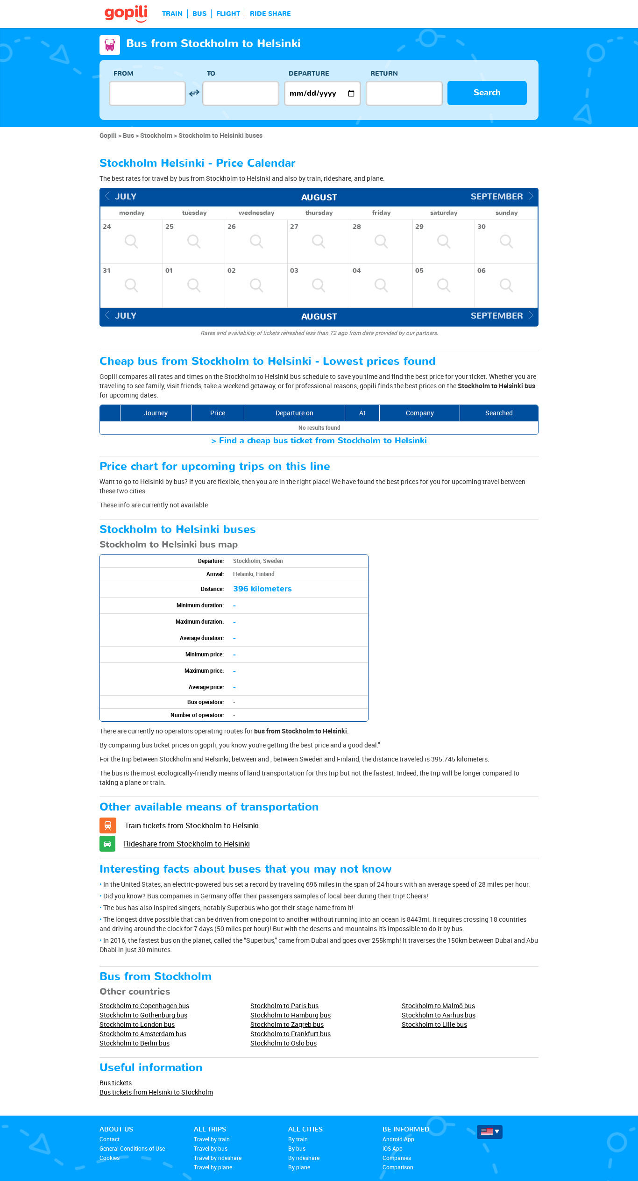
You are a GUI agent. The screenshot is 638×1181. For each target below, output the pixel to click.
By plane (299, 1167)
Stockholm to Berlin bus (134, 1043)
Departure (309, 73)
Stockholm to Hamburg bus (290, 1014)
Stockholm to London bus (137, 1024)
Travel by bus (210, 1148)
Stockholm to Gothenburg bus (143, 1014)
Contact (109, 1139)
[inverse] (194, 93)
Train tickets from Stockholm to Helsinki (192, 825)
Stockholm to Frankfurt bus (290, 1033)
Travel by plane (213, 1167)
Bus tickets (115, 1082)
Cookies (109, 1157)
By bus (296, 1148)
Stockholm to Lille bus (434, 1024)
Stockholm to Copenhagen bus (144, 1005)
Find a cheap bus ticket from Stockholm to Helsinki (323, 441)
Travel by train (212, 1139)
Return (384, 73)
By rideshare (303, 1157)
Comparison (398, 1167)
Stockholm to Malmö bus (438, 1005)
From (123, 73)
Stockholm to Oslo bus (283, 1043)
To (211, 73)
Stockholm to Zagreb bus (287, 1024)
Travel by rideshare (217, 1157)
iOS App (393, 1148)
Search (487, 93)
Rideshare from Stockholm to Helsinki (187, 844)
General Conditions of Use (132, 1148)
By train (298, 1139)
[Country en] (490, 1132)
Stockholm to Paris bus (284, 1005)
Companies (397, 1157)
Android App (398, 1139)
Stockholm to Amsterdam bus (142, 1033)
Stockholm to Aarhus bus (438, 1014)
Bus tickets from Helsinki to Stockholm (156, 1092)
